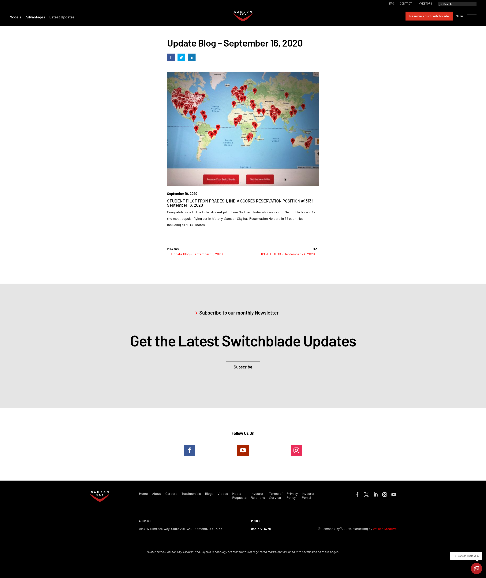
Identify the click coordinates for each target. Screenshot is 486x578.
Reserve (429, 16)
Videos (223, 494)
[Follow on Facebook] (189, 450)
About (156, 494)
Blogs (209, 494)
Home (143, 494)
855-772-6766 (261, 529)
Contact (406, 3)
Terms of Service (275, 496)
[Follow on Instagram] (296, 450)
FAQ (391, 3)
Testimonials (191, 494)
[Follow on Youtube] (243, 450)
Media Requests (239, 496)
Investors (425, 3)
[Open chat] (476, 568)
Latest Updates (62, 17)
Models (15, 17)
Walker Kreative (385, 529)
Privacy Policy (292, 496)
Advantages (35, 17)
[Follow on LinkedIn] (375, 494)
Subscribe (243, 366)
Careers (171, 494)
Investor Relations (258, 496)
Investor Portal (308, 496)
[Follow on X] (365, 494)
